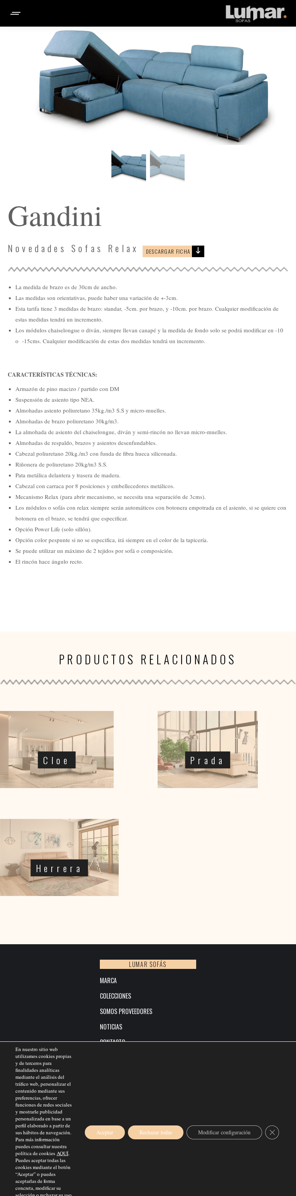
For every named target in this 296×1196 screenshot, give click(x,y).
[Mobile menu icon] (16, 13)
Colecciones (115, 996)
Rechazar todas (156, 1132)
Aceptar (104, 1132)
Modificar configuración (224, 1132)
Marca (108, 981)
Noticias (111, 1027)
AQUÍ (62, 1153)
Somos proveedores (126, 1011)
